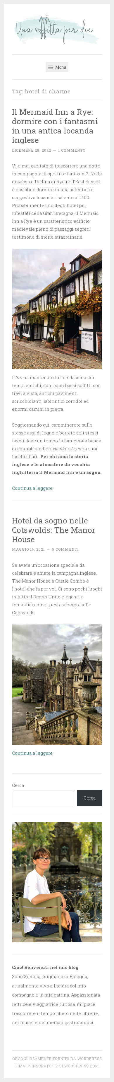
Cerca (18, 785)
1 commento (71, 150)
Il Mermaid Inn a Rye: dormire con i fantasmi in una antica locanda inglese (55, 126)
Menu (60, 67)
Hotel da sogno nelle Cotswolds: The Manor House (53, 529)
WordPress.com (81, 1066)
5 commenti (65, 549)
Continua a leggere (32, 488)
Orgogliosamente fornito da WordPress (57, 1058)
